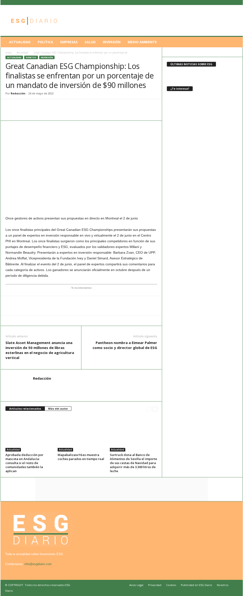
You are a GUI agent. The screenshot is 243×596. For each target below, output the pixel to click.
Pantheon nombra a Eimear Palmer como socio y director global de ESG (125, 345)
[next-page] (154, 408)
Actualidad (20, 42)
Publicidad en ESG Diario (196, 585)
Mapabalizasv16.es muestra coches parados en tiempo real (81, 457)
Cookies (171, 585)
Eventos (31, 57)
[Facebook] (21, 106)
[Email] (43, 106)
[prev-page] (148, 408)
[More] (65, 106)
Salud (90, 42)
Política (45, 42)
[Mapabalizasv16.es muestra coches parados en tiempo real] (81, 433)
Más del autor (58, 408)
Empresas (69, 42)
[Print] (54, 106)
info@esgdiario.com (38, 564)
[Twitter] (32, 106)
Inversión (112, 42)
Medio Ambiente (142, 42)
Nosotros (222, 585)
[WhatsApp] (10, 106)
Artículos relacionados (25, 408)
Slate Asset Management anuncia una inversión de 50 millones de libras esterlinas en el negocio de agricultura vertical (39, 350)
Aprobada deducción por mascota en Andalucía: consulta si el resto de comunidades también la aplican (24, 463)
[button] (235, 42)
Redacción (18, 93)
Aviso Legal (136, 585)
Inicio (8, 52)
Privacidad (154, 585)
